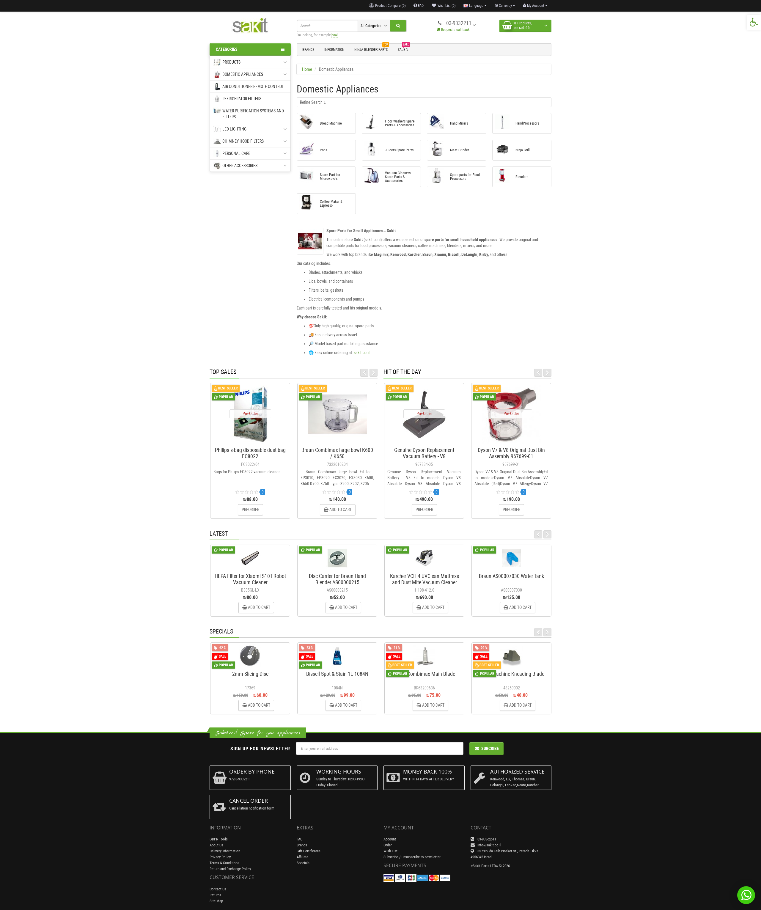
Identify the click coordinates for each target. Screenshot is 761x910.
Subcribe (490, 748)
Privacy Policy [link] (220, 857)
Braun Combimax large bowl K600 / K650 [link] (337, 453)
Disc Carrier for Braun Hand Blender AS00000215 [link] (337, 579)
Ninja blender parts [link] (371, 49)
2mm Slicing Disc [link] (250, 674)
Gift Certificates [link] (308, 851)
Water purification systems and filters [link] (253, 114)
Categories (227, 49)
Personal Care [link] (236, 153)
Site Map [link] (216, 901)
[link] (754, 22)
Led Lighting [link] (234, 129)
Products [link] (231, 62)
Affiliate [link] (302, 857)
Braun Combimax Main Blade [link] (424, 674)
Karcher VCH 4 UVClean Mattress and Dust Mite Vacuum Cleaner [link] (424, 579)
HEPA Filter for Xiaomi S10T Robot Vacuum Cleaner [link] (250, 579)
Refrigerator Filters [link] (241, 98)
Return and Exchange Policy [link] (230, 869)
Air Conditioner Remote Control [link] (253, 86)
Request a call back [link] (454, 30)
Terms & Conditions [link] (224, 863)
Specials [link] (303, 863)
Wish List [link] (390, 851)
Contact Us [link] (218, 889)
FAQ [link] (300, 839)
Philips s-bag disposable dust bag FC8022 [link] (250, 453)
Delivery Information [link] (225, 851)
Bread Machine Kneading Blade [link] (511, 674)
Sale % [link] (403, 49)
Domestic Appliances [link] (242, 74)
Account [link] (389, 839)
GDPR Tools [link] (219, 839)
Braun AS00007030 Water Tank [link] (511, 576)
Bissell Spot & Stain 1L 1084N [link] (337, 674)
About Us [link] (216, 845)
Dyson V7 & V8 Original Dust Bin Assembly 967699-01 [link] (511, 453)
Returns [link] (215, 895)
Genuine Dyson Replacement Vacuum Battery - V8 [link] (424, 453)
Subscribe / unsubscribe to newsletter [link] (412, 857)
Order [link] (387, 845)
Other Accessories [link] (239, 165)
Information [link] (334, 50)
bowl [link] (334, 35)
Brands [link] (308, 50)
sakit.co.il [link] (362, 352)
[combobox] (327, 26)
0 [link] (263, 492)
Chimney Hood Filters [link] (243, 141)
